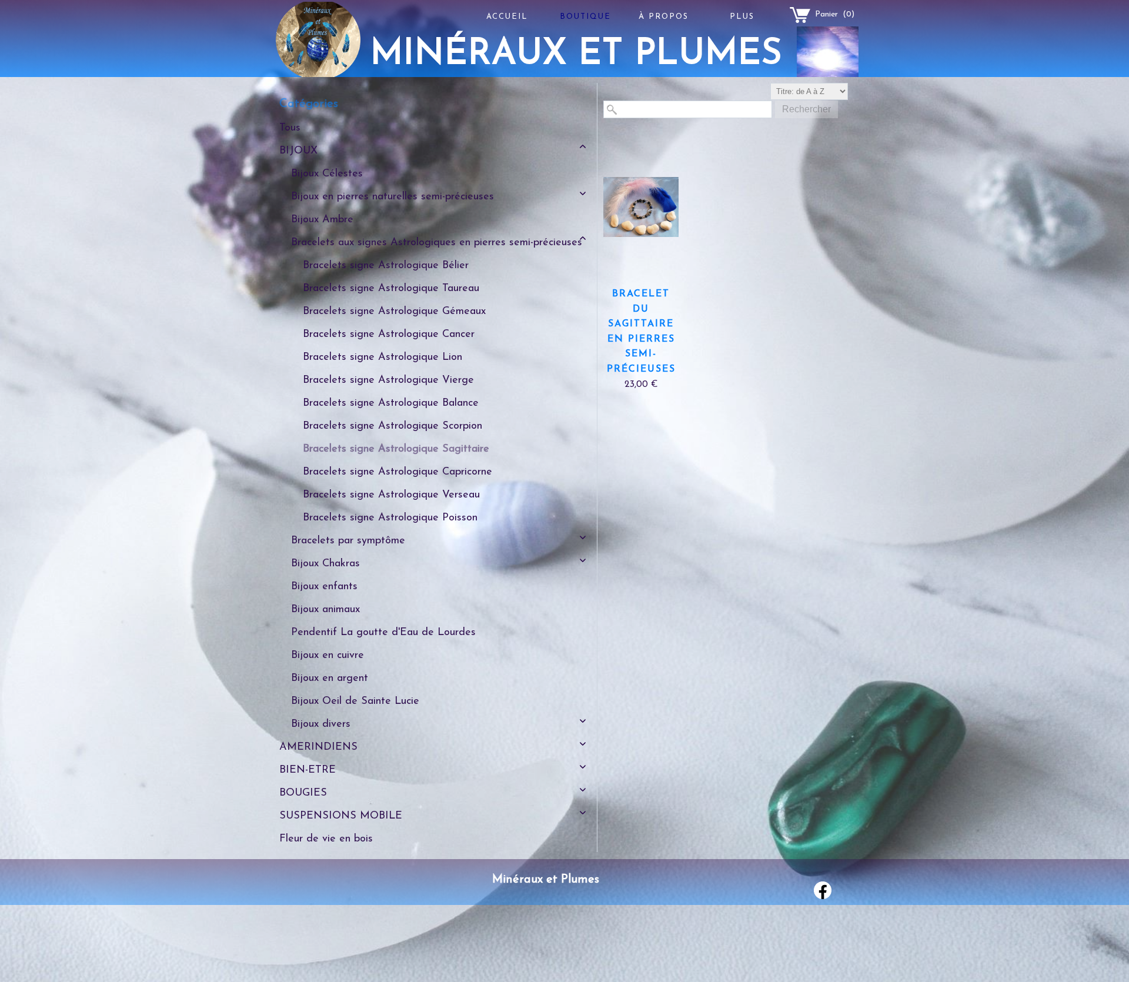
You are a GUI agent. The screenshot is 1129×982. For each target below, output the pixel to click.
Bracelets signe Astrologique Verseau (391, 495)
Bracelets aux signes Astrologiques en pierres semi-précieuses (436, 243)
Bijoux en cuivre (327, 655)
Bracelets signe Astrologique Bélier (386, 265)
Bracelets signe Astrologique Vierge (388, 380)
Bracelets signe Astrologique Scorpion (392, 426)
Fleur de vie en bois (326, 839)
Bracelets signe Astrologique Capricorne (397, 472)
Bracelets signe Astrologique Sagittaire (396, 449)
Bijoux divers (320, 724)
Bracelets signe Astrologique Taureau (391, 288)
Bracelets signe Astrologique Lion (382, 357)
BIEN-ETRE (307, 770)
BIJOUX (298, 151)
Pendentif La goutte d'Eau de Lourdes (383, 632)
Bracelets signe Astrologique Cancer (389, 334)
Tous (289, 128)
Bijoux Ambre (322, 220)
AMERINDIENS (318, 747)
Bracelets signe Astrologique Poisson (390, 518)
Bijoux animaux (325, 609)
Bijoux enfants (324, 587)
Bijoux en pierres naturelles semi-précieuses (392, 197)
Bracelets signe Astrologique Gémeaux (394, 311)
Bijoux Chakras (325, 564)
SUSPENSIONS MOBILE (340, 816)
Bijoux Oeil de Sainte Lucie (355, 701)
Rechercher (806, 109)
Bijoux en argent (329, 678)
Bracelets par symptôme (348, 541)
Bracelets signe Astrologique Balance (391, 403)
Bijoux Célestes (327, 174)
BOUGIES (303, 793)
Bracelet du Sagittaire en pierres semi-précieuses (641, 331)
